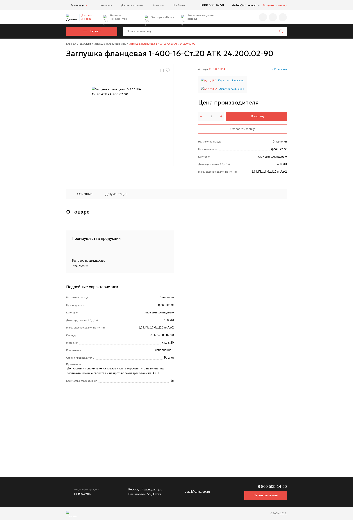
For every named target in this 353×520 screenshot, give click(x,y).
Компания (106, 5)
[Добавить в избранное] (168, 70)
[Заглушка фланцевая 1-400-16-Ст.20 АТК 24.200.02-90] (120, 115)
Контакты (158, 5)
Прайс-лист (180, 5)
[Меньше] (201, 116)
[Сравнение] (273, 17)
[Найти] (281, 31)
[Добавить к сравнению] (162, 70)
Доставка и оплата (132, 5)
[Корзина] (283, 17)
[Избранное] (263, 17)
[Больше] (221, 116)
